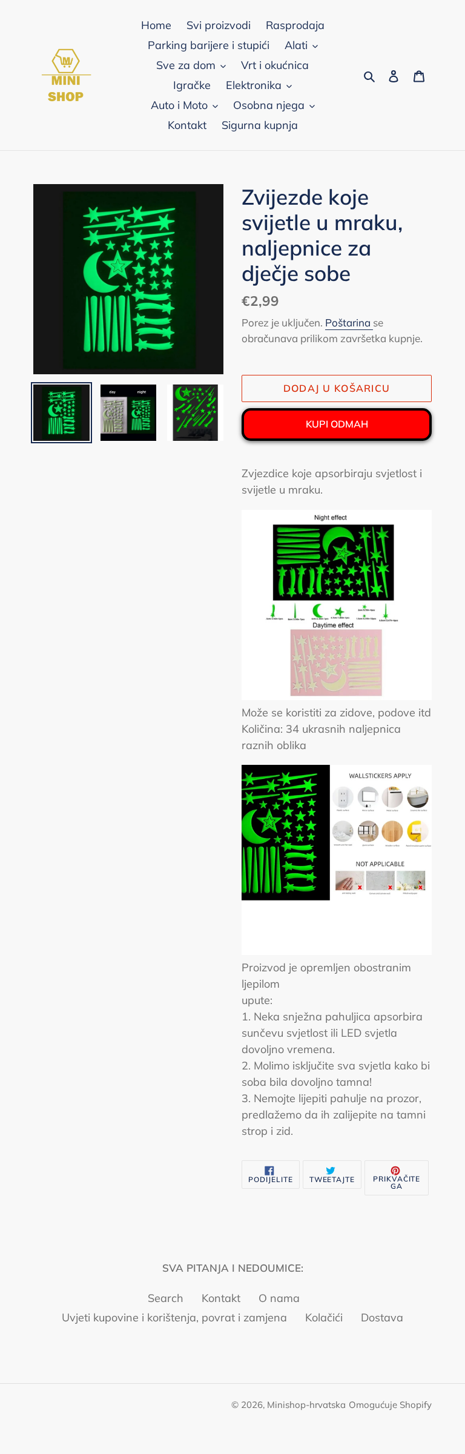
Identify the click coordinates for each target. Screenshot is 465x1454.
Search (165, 1298)
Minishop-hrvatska (306, 1404)
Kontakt (221, 1298)
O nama (279, 1298)
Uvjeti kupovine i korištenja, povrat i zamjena (174, 1317)
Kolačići (324, 1317)
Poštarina (349, 322)
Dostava (382, 1317)
